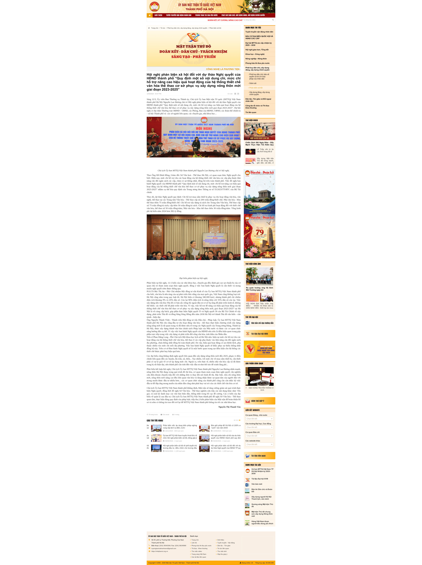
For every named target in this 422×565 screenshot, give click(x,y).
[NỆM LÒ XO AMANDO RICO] (260, 376)
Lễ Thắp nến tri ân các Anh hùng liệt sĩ (265, 150)
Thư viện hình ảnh (253, 263)
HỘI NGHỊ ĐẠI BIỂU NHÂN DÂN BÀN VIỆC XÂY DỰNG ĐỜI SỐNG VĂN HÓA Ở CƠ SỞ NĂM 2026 (252, 306)
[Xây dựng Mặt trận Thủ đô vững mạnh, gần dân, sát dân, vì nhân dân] (250, 161)
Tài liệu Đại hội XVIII (260, 479)
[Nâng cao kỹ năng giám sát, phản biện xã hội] (152, 438)
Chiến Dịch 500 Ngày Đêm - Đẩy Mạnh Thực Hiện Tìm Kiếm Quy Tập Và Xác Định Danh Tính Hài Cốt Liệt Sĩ (260, 144)
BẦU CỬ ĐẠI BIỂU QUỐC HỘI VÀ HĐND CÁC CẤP (259, 37)
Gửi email (166, 414)
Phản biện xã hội (215, 28)
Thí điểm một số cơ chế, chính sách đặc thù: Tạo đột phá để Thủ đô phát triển (224, 437)
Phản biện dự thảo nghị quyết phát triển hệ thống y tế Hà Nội (176, 426)
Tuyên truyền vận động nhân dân (178, 15)
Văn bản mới (257, 484)
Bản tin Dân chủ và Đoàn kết (262, 490)
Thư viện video (252, 120)
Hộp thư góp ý (222, 554)
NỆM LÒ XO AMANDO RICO (259, 388)
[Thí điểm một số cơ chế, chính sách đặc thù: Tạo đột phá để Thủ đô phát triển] (200, 438)
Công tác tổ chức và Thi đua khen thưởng (257, 107)
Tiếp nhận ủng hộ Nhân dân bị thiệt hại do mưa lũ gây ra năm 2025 (266, 306)
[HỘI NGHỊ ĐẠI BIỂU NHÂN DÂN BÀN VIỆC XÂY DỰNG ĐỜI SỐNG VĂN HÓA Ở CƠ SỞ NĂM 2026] (252, 297)
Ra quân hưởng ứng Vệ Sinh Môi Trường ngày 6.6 (259, 289)
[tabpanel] (194, 439)
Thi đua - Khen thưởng (199, 548)
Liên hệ (194, 543)
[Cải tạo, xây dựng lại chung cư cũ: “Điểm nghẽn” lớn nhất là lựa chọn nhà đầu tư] (200, 428)
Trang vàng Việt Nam (199, 554)
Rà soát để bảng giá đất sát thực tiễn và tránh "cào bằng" (224, 447)
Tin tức (162, 28)
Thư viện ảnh (222, 551)
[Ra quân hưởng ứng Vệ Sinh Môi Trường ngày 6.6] (259, 276)
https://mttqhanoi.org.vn (159, 551)
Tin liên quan (251, 112)
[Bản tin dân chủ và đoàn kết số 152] (259, 191)
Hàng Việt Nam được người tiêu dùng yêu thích (262, 522)
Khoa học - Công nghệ (255, 54)
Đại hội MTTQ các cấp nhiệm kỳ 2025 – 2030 (259, 44)
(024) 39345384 (165, 545)
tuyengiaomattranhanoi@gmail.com (163, 548)
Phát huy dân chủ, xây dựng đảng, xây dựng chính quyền (243, 15)
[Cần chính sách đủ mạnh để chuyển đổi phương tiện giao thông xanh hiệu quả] (152, 448)
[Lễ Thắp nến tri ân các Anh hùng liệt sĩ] (250, 152)
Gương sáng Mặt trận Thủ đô (262, 505)
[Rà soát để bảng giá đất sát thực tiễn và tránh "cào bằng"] (200, 448)
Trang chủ (154, 28)
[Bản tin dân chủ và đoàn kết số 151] (259, 236)
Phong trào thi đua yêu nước (206, 15)
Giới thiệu (158, 15)
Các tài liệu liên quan (199, 557)
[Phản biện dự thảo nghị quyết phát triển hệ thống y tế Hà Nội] (152, 428)
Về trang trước (153, 414)
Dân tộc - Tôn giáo (223, 545)
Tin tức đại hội (252, 317)
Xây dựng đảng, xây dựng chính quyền (259, 93)
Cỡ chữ (230, 94)
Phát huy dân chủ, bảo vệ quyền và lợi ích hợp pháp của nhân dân (259, 76)
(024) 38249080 (180, 545)
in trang (176, 414)
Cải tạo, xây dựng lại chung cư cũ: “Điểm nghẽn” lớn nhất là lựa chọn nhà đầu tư (224, 426)
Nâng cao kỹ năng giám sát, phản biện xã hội (176, 437)
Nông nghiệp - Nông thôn (256, 59)
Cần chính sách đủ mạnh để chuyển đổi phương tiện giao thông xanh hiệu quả (176, 447)
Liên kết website (253, 410)
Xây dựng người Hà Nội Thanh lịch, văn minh (261, 498)
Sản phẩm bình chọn (254, 363)
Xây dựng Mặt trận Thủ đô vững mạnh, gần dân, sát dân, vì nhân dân (265, 161)
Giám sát (252, 83)
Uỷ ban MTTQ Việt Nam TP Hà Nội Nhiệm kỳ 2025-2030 (263, 471)
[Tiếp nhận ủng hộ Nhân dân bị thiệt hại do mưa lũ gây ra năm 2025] (266, 297)
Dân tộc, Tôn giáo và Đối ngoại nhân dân (258, 100)
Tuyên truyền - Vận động (226, 543)
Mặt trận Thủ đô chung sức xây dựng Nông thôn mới (262, 514)
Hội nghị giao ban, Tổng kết (257, 50)
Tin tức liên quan (223, 548)
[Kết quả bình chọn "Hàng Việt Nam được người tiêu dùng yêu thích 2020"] (259, 349)
